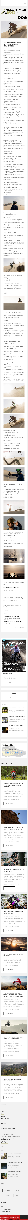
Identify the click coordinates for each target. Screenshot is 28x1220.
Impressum (4, 1141)
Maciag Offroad (5, 1214)
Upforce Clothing (5, 1211)
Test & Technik (5, 1118)
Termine (3, 1121)
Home (2, 1111)
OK (24, 1217)
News (2, 1113)
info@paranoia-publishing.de (8, 1138)
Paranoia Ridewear (6, 1209)
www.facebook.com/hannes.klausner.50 (13, 621)
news (17, 1190)
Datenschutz (4, 1143)
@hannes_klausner (14, 623)
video (17, 1195)
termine (7, 1195)
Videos (3, 1116)
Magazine (3, 1123)
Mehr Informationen (14, 1219)
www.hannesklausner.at (13, 616)
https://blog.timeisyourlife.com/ (11, 587)
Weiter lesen (9, 682)
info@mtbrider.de (5, 1139)
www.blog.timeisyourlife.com (13, 618)
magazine (7, 1190)
